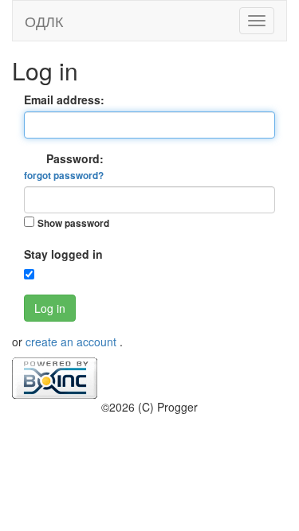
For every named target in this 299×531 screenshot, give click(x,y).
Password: (64, 166)
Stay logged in (63, 254)
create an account (73, 341)
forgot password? (64, 175)
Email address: (64, 99)
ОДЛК (44, 20)
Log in (49, 308)
